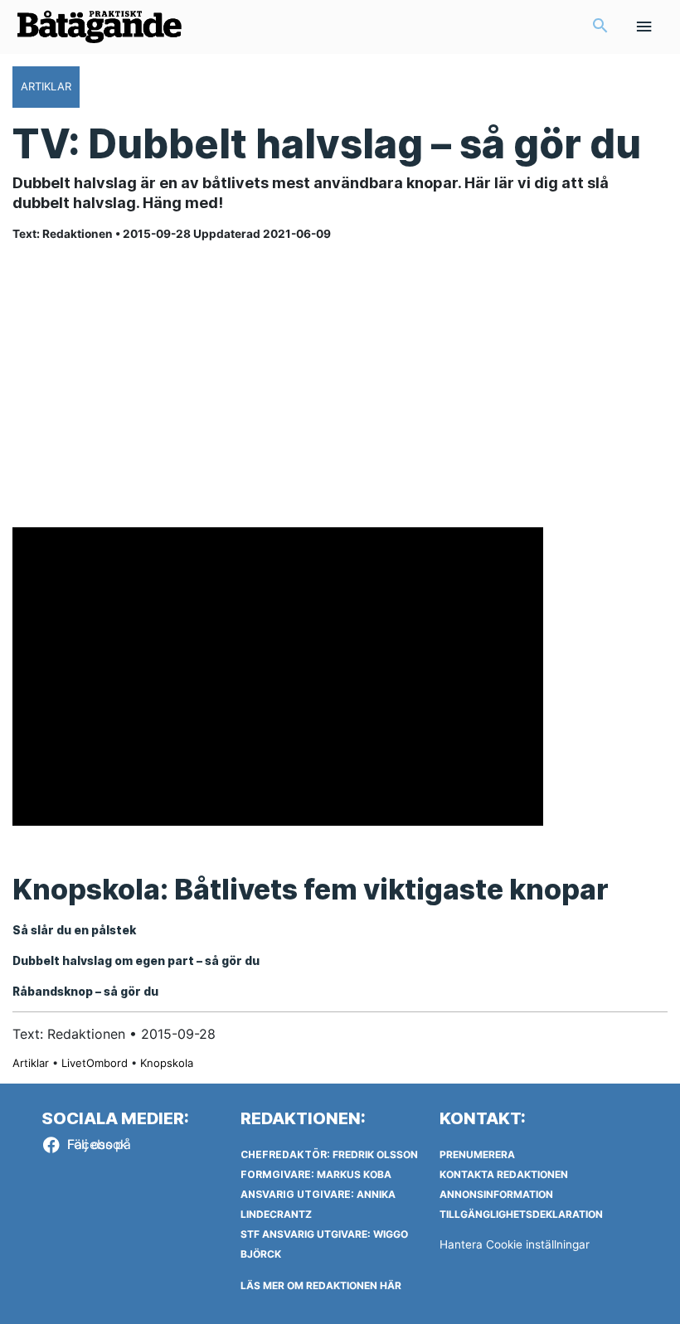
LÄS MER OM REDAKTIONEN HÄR (320, 1285)
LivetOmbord (94, 1062)
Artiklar (30, 1062)
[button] (600, 27)
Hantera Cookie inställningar (515, 1244)
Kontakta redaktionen (504, 1174)
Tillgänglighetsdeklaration (521, 1214)
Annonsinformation (496, 1194)
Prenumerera (477, 1154)
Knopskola (166, 1062)
